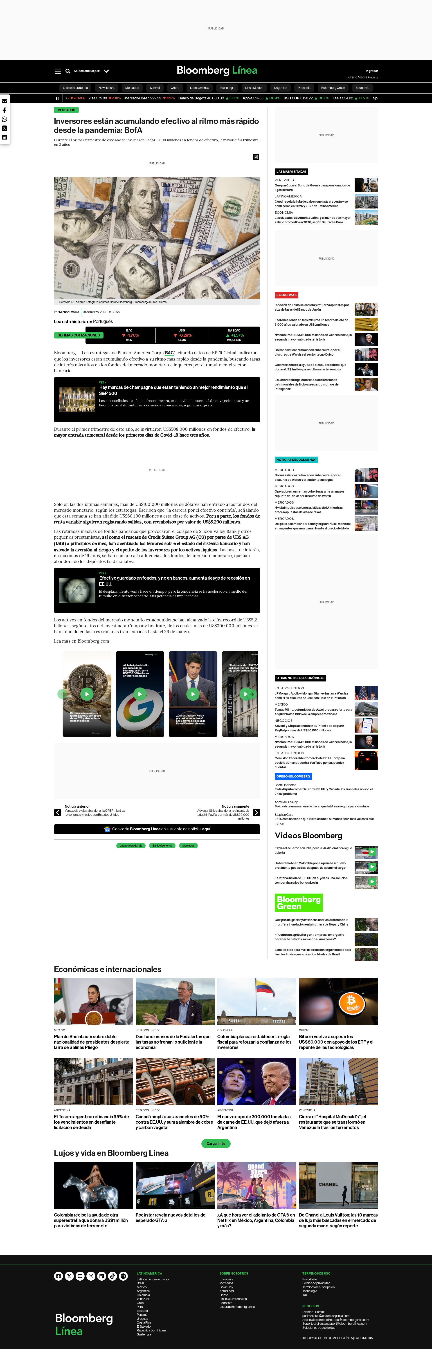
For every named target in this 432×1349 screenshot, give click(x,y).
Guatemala (144, 1334)
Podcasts (226, 1303)
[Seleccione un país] (106, 71)
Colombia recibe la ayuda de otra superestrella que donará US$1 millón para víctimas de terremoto (91, 1220)
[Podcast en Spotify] (123, 1276)
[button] (256, 157)
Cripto (224, 1295)
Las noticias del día (131, 845)
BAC (169, 352)
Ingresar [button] (372, 71)
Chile (140, 1303)
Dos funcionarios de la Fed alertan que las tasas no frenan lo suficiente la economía (173, 1042)
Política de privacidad (316, 1283)
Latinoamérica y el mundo (153, 1279)
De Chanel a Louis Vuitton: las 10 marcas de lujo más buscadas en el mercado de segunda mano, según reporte (338, 1220)
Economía (226, 1279)
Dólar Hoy (226, 1287)
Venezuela (143, 1299)
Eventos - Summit (313, 1312)
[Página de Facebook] (58, 1276)
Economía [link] (362, 88)
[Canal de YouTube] (80, 1276)
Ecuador (142, 1311)
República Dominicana (151, 1330)
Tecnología (309, 1291)
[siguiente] (256, 812)
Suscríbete (309, 1279)
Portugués (103, 321)
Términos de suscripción (318, 1287)
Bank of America (162, 845)
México (142, 1287)
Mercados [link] (132, 88)
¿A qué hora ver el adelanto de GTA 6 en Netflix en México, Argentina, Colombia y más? (256, 1220)
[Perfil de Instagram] (90, 1276)
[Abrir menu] (58, 71)
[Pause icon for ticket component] (57, 98)
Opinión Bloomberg (293, 776)
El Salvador (144, 1326)
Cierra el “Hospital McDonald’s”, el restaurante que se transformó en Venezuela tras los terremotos (332, 1122)
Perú (140, 1307)
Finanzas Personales (233, 1299)
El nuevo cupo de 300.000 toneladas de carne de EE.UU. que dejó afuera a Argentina (254, 1122)
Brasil (140, 1283)
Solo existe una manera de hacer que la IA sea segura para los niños (322, 806)
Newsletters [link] (107, 88)
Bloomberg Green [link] (333, 88)
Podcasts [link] (304, 88)
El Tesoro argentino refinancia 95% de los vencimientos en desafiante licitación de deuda (91, 1122)
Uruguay (142, 1318)
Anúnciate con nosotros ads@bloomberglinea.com (335, 1320)
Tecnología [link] (227, 88)
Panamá (142, 1314)
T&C (305, 1295)
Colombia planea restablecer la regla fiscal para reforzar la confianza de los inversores (254, 1042)
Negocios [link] (280, 88)
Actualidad (227, 1291)
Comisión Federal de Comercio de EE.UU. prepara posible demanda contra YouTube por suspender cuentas (310, 762)
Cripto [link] (175, 88)
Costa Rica (144, 1322)
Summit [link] (155, 88)
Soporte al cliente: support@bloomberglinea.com (334, 1323)
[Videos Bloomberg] (326, 836)
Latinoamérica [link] (199, 88)
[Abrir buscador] (68, 71)
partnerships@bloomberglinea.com (325, 1316)
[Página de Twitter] (69, 1276)
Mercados (66, 110)
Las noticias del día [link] (75, 88)
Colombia (143, 1295)
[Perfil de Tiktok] (112, 1276)
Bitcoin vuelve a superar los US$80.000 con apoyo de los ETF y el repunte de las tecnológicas (336, 1042)
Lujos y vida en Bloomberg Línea (111, 1153)
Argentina (143, 1291)
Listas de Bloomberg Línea (237, 1307)
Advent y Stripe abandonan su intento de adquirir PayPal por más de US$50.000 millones (223, 814)
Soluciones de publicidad (318, 1327)
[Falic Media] (351, 77)
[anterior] (57, 812)
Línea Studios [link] (254, 88)
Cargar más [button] (216, 1143)
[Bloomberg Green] (326, 902)
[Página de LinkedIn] (101, 1276)
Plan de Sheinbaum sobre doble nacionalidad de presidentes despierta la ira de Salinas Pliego (91, 1042)
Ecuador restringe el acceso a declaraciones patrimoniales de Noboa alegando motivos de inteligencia (307, 384)
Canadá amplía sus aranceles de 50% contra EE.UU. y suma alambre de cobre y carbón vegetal (174, 1122)
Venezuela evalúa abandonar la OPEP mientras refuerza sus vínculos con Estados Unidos (95, 812)
